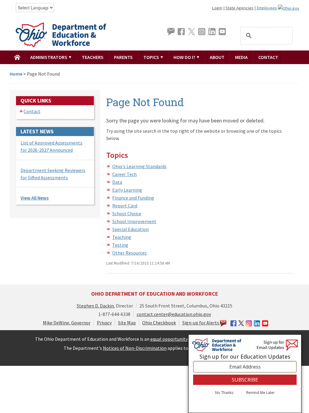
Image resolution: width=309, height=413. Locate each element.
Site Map (127, 323)
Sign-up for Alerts (201, 323)
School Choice (126, 213)
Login (217, 8)
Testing (120, 245)
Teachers (93, 57)
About (217, 57)
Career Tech (124, 174)
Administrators (49, 57)
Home (16, 74)
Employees (266, 8)
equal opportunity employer (179, 339)
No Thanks (224, 392)
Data (117, 182)
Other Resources (129, 253)
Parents (123, 57)
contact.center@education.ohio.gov (174, 314)
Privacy (104, 323)
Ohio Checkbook (159, 323)
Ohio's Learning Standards (139, 166)
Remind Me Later (260, 392)
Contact (268, 57)
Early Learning (127, 190)
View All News (35, 198)
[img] (17, 57)
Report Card (124, 206)
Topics (151, 57)
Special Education (130, 229)
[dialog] (244, 373)
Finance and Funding (133, 198)
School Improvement (134, 221)
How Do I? (185, 57)
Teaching (121, 237)
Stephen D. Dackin (95, 306)
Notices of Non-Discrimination (135, 348)
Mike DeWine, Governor (67, 323)
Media (241, 57)
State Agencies (239, 8)
